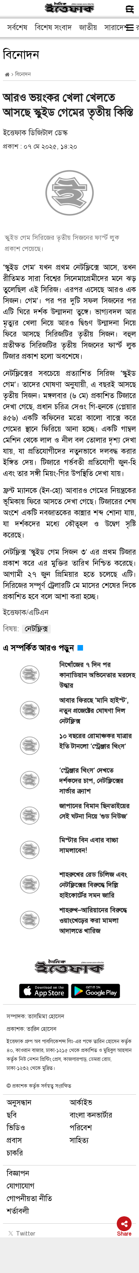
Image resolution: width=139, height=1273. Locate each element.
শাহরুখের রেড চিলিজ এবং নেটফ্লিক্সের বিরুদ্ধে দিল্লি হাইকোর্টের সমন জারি (93, 884)
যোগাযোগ (20, 1186)
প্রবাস (14, 1140)
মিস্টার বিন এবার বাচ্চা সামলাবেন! (88, 845)
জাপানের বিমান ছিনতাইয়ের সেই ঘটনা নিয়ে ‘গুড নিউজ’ (94, 811)
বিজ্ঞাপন (18, 1173)
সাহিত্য (79, 1140)
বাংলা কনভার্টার (91, 1115)
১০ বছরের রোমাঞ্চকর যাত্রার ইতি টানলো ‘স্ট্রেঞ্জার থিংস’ (95, 741)
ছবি (12, 1115)
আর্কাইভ (81, 1102)
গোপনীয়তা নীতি (29, 1198)
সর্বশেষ (17, 27)
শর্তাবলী (18, 1211)
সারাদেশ (117, 27)
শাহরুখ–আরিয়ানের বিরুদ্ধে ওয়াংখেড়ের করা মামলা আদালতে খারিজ (93, 920)
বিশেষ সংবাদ (53, 27)
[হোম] (7, 74)
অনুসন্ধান (19, 1102)
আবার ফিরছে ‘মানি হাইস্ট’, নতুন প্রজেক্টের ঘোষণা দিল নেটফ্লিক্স (94, 710)
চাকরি (15, 1153)
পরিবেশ (81, 1128)
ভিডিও (16, 1128)
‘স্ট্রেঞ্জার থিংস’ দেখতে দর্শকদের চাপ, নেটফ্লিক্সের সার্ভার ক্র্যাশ (91, 780)
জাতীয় (88, 27)
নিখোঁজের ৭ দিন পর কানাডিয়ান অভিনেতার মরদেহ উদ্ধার (97, 675)
